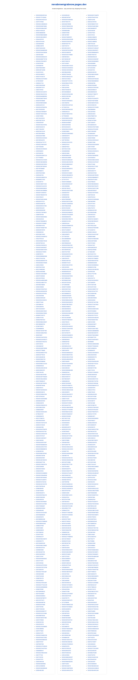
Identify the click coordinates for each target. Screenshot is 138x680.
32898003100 (65, 532)
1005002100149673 (92, 552)
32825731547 (39, 556)
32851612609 (39, 54)
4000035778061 (66, 519)
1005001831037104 (41, 431)
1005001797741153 (67, 401)
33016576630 (65, 431)
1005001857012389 (67, 506)
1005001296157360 (41, 617)
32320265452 (66, 15)
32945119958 (39, 116)
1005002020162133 (67, 458)
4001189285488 (91, 212)
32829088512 (40, 171)
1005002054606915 (67, 335)
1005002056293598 (67, 39)
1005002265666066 (41, 587)
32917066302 (39, 532)
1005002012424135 (41, 186)
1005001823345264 (41, 138)
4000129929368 (40, 85)
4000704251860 (40, 173)
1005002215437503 (41, 648)
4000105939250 (92, 398)
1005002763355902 (93, 504)
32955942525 (91, 214)
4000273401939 (92, 475)
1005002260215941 (41, 311)
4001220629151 (91, 536)
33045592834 (40, 499)
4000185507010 (40, 547)
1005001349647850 (41, 333)
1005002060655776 (41, 260)
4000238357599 (92, 598)
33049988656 (40, 328)
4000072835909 (66, 383)
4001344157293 (91, 287)
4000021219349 (40, 425)
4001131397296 (91, 284)
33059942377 (40, 536)
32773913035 (65, 236)
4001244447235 (66, 405)
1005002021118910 (41, 252)
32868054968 (91, 236)
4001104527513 (91, 254)
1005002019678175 (67, 600)
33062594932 (91, 525)
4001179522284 (91, 225)
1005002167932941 (92, 409)
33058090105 (40, 232)
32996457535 (66, 510)
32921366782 (65, 103)
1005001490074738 (67, 355)
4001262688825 (66, 92)
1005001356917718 (67, 471)
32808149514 (91, 76)
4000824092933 (92, 422)
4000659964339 (66, 155)
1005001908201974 (67, 550)
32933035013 (91, 547)
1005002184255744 (41, 94)
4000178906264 (92, 631)
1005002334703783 (41, 337)
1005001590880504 (41, 444)
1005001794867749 (41, 227)
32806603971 (91, 416)
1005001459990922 (93, 265)
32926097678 (91, 387)
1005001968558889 (41, 35)
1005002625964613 (67, 212)
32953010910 (65, 267)
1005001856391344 (41, 15)
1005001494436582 (41, 379)
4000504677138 (40, 462)
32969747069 (65, 32)
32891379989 (65, 440)
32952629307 (91, 661)
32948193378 (65, 646)
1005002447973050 (41, 565)
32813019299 (91, 30)
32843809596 (40, 43)
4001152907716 (66, 444)
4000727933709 (40, 258)
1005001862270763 (67, 83)
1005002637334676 (93, 15)
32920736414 (65, 322)
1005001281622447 (67, 210)
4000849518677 (91, 324)
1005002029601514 (41, 177)
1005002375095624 (67, 644)
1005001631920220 (41, 19)
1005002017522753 (67, 659)
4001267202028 (66, 282)
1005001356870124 (92, 495)
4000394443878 (66, 525)
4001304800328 (40, 543)
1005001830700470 (92, 186)
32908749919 (91, 153)
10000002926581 (66, 295)
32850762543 (91, 197)
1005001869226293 (67, 300)
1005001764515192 (92, 17)
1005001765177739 (67, 464)
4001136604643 (66, 278)
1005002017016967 (41, 223)
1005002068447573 (93, 385)
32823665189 (91, 460)
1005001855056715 (92, 333)
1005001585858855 (93, 61)
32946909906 (66, 151)
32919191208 (91, 271)
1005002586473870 (41, 249)
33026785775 (65, 598)
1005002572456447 (93, 48)
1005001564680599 (41, 50)
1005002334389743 (41, 236)
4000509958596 (40, 210)
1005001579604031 (67, 319)
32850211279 (39, 633)
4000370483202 (66, 653)
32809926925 (66, 339)
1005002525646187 (92, 59)
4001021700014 (91, 517)
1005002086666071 (92, 177)
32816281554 (65, 497)
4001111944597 (40, 129)
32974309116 (39, 153)
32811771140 (39, 655)
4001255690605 (92, 663)
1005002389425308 (67, 390)
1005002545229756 (67, 504)
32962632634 (91, 114)
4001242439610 (66, 366)
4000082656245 (92, 57)
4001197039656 (91, 311)
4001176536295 (40, 109)
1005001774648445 (92, 346)
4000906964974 (66, 217)
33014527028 (65, 574)
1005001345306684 (41, 190)
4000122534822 (66, 78)
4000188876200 (40, 615)
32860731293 (65, 398)
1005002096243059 (93, 160)
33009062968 (66, 30)
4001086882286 (40, 519)
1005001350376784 (41, 125)
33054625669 (40, 574)
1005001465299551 (41, 37)
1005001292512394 (67, 201)
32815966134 (39, 304)
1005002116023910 (92, 620)
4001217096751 (40, 418)
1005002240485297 (93, 473)
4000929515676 (40, 230)
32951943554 (65, 501)
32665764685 (91, 611)
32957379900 (40, 620)
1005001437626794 (41, 107)
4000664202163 (92, 210)
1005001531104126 (41, 482)
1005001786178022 (67, 304)
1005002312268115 (41, 479)
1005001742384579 (92, 98)
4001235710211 (40, 600)
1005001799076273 (92, 412)
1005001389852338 (67, 604)
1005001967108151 (92, 440)
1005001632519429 (67, 129)
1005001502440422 (67, 326)
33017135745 (39, 657)
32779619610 (65, 116)
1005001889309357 (67, 657)
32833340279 (91, 486)
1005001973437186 (92, 302)
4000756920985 (40, 68)
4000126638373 (92, 574)
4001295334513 (66, 48)
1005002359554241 (93, 140)
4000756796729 (66, 582)
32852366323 (91, 438)
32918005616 (65, 195)
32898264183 (65, 341)
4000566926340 (92, 521)
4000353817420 (66, 289)
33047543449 (40, 576)
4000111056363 (40, 609)
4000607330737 (40, 315)
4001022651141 (66, 324)
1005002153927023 (41, 289)
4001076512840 (91, 633)
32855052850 (66, 547)
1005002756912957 (41, 144)
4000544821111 (91, 171)
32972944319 (39, 569)
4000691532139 (66, 221)
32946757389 (65, 591)
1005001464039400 (67, 569)
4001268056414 (91, 125)
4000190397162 (66, 543)
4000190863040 (66, 243)
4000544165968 (40, 271)
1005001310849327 (67, 414)
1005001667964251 (92, 221)
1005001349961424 (67, 484)
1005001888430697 (41, 322)
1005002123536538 (93, 256)
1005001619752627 (67, 232)
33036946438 (66, 138)
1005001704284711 (92, 501)
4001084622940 (66, 280)
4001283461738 (40, 552)
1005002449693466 (41, 280)
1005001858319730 (92, 260)
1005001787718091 (92, 135)
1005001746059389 (67, 628)
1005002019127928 (67, 337)
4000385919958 (92, 298)
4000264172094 (92, 580)
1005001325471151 (92, 291)
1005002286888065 (93, 330)
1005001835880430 (41, 639)
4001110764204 (40, 396)
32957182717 (91, 539)
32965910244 (65, 223)
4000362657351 (92, 593)
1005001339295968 (41, 398)
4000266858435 (92, 92)
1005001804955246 (93, 670)
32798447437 (39, 414)
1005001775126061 (41, 17)
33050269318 (40, 306)
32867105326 (91, 43)
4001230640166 (91, 293)
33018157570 (39, 659)
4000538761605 (66, 125)
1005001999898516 (41, 449)
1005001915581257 (67, 120)
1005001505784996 (92, 613)
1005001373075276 (41, 422)
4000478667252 (92, 116)
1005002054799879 (67, 387)
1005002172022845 (92, 648)
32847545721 (65, 46)
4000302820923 (92, 602)
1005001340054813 (92, 339)
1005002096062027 (67, 352)
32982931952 (40, 471)
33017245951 (65, 63)
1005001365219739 (67, 265)
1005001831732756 (92, 381)
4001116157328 (66, 418)
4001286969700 (40, 324)
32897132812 (65, 663)
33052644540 (40, 219)
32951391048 (39, 563)
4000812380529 (66, 563)
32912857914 (91, 70)
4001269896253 (66, 293)
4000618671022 (66, 534)
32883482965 (91, 201)
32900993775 (40, 541)
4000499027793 (66, 508)
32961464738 (39, 175)
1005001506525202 (93, 488)
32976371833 (91, 32)
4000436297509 (66, 596)
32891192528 (91, 195)
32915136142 (39, 344)
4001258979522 (92, 519)
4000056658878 (92, 39)
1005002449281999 (67, 453)
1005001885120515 (67, 495)
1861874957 (39, 335)
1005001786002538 (67, 26)
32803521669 (65, 153)
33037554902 (66, 466)
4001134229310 (40, 118)
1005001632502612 (41, 300)
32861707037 (39, 642)
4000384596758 (40, 602)
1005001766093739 (41, 195)
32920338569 (40, 466)
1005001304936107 (41, 247)
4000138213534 (40, 120)
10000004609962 (41, 663)
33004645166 (40, 427)
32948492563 (91, 499)
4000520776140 (40, 355)
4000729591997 (66, 311)
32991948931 (39, 151)
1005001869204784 (92, 530)
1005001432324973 (41, 92)
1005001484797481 (41, 374)
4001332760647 (66, 539)
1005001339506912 (67, 100)
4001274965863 (40, 269)
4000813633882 (66, 617)
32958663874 (65, 567)
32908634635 (91, 469)
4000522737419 (91, 414)
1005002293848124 (67, 488)
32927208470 (91, 122)
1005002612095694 (67, 19)
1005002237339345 (41, 646)
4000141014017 (66, 420)
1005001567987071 (41, 598)
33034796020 (91, 181)
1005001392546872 (92, 515)
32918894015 (91, 350)
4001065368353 (92, 508)
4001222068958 (40, 666)
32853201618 (65, 87)
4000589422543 (66, 346)
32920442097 (91, 168)
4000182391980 (91, 249)
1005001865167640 (41, 453)
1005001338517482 (92, 328)
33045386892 (40, 628)
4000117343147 (91, 464)
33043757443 (91, 203)
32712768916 (65, 602)
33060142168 (91, 19)
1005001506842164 (41, 394)
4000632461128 (66, 260)
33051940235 (91, 366)
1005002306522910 (67, 447)
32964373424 (91, 306)
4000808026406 (92, 263)
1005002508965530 (67, 225)
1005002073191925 (67, 403)
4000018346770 (66, 469)
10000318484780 (66, 530)
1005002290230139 (41, 368)
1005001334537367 (92, 234)
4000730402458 (40, 48)
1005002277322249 (41, 585)
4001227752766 (91, 273)
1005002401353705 (41, 484)
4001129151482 (91, 462)
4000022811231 (40, 105)
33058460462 (40, 510)
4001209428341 (91, 659)
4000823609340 (92, 374)
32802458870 (66, 234)
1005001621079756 (41, 293)
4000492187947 (66, 17)
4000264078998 (66, 24)
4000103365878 (66, 52)
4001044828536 (40, 357)
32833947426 (91, 532)
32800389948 (91, 326)
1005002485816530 (67, 359)
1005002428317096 (67, 190)
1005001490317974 (67, 587)
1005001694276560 (41, 313)
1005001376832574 (41, 464)
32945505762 (40, 622)
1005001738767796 (41, 330)
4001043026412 (66, 127)
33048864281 (65, 637)
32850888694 (91, 109)
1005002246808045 (41, 24)
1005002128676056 (67, 668)
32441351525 (39, 72)
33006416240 (65, 241)
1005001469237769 (92, 429)
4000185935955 (40, 420)
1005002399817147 (92, 289)
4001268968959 (66, 238)
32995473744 (40, 317)
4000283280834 (40, 596)
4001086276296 (92, 653)
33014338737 (91, 401)
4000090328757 (66, 427)
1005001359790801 (41, 501)
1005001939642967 (41, 28)
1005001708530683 (92, 335)
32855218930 (40, 265)
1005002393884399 (93, 436)
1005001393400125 (92, 484)
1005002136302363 (41, 412)
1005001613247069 (41, 504)
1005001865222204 (41, 363)
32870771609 (39, 631)
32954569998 (66, 186)
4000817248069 (66, 287)
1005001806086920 (93, 81)
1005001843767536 (92, 453)
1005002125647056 (67, 328)
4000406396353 (66, 309)
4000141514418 (40, 41)
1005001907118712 (67, 298)
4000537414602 (66, 554)
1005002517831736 (92, 528)
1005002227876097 (67, 593)
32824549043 (66, 315)
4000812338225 (92, 232)
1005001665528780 (67, 118)
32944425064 (66, 589)
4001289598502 (40, 591)
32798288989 (66, 615)
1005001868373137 (92, 24)
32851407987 (65, 35)
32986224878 (40, 46)
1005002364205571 (67, 394)
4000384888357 (92, 28)
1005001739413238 (41, 114)
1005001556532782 (92, 607)
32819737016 (65, 85)
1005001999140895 (41, 103)
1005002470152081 (92, 129)
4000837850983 (92, 85)
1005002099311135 (92, 379)
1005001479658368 (92, 238)
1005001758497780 (92, 569)
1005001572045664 (67, 515)
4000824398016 (92, 37)
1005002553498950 (41, 473)
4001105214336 (66, 149)
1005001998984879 (92, 52)
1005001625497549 (67, 105)
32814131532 (91, 35)
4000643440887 (66, 122)
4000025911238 (66, 429)
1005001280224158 (92, 622)
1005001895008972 (92, 576)
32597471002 (39, 534)
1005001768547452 (67, 114)
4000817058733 (91, 54)
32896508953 (40, 530)
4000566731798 (91, 368)
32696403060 (91, 543)
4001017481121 (66, 330)
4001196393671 (66, 379)
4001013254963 (66, 523)
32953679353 (66, 613)
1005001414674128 (92, 657)
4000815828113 (40, 493)
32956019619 (91, 359)
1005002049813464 (93, 309)
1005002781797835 (92, 192)
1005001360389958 (41, 162)
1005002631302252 (41, 341)
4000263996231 (92, 89)
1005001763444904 (67, 363)
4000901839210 (40, 392)
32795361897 (39, 81)
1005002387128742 (41, 383)
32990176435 (91, 392)
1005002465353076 (67, 162)
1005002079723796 (41, 567)
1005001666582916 (67, 661)
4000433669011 (66, 558)
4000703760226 (66, 648)
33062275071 (65, 545)
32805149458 (65, 361)
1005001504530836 (41, 52)
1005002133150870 (67, 585)
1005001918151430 (92, 433)
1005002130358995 (41, 626)
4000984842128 (66, 227)
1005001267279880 (67, 54)
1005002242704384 (41, 78)
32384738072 (40, 326)
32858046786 (91, 83)
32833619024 (40, 580)
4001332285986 (66, 317)
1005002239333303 (67, 449)
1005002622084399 (67, 313)
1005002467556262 (93, 78)
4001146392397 (66, 59)
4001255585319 (91, 105)
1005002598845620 (93, 628)
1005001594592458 (93, 361)
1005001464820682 (41, 217)
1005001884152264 (67, 412)
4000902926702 (92, 442)
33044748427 (91, 420)
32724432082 (91, 68)
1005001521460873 (92, 219)
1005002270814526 (92, 407)
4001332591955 (91, 149)
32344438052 (91, 157)
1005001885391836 (92, 74)
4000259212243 (40, 131)
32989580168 (65, 197)
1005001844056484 (67, 486)
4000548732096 (40, 70)
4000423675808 (92, 241)
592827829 (90, 600)
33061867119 (65, 455)
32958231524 (65, 144)
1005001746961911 (67, 37)
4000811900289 (40, 497)
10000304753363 (92, 179)
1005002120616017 (41, 438)
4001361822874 (40, 140)
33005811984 (91, 497)
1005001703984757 (92, 626)
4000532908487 (92, 65)
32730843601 (91, 252)
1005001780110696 (92, 100)
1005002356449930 (93, 635)
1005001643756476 (41, 429)
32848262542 (66, 372)
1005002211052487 (41, 571)
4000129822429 (66, 576)
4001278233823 (66, 291)
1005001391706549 (41, 166)
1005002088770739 (41, 59)
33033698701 (65, 626)
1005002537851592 (92, 87)
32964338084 (40, 287)
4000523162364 (66, 96)
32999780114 (39, 254)
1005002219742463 (41, 582)
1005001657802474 (41, 495)
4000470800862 (66, 199)
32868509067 (40, 409)
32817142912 (91, 637)
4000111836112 (66, 61)
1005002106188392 (92, 155)
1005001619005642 (41, 558)
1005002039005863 (67, 133)
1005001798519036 (92, 563)
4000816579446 (40, 385)
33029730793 (91, 655)
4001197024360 (91, 451)
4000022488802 (92, 41)
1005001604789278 (67, 219)
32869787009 (40, 214)
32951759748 (39, 607)
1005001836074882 (41, 26)
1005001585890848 (41, 668)
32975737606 (40, 22)
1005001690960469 (67, 370)
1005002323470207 (93, 162)
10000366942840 (41, 523)
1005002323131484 (41, 613)
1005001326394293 (41, 390)
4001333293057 (40, 309)
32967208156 (65, 98)
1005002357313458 (92, 107)
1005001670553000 (67, 50)
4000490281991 (40, 458)
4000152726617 (91, 642)
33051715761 (65, 624)
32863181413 (39, 387)
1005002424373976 (67, 269)
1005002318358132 (41, 245)
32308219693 (65, 131)
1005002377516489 (67, 409)
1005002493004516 (41, 291)
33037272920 (91, 243)
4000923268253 (66, 631)
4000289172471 (40, 87)
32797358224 (91, 206)
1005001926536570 (67, 302)
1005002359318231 (92, 624)
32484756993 (40, 490)
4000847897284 (40, 319)
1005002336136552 (67, 70)
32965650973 (66, 135)
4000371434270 (40, 76)
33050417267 (91, 245)
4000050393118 (91, 72)
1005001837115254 (92, 363)
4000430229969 (66, 157)
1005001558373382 (41, 637)
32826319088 (91, 138)
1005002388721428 (92, 510)
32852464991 (65, 580)
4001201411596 (66, 499)
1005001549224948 (41, 199)
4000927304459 (66, 74)
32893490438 (40, 661)
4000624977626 (66, 565)
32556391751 (39, 181)
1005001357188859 (92, 258)
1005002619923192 (67, 245)
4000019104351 (40, 208)
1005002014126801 (67, 173)
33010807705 (91, 615)
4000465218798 (40, 455)
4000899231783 (40, 179)
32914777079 (39, 560)
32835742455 (40, 372)
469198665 (90, 341)
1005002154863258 (41, 635)
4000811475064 (91, 120)
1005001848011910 (92, 319)
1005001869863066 (41, 256)
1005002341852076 (41, 433)
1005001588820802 (93, 550)
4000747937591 (66, 490)
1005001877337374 (67, 81)
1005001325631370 (67, 41)
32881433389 (91, 322)
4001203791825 (40, 278)
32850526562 (91, 300)
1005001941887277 (41, 611)
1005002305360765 (93, 269)
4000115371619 (66, 252)
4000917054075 (66, 374)
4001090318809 (40, 284)
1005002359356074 (93, 352)
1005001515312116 (67, 396)
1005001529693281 (67, 160)
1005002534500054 (67, 68)
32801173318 (91, 370)
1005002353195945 (41, 149)
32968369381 (40, 488)
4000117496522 (91, 571)
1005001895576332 (92, 103)
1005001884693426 (93, 666)
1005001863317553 (92, 591)
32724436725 (91, 230)
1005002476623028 (41, 653)
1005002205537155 (41, 447)
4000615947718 (66, 43)
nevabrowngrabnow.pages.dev (69, 4)
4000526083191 (40, 370)
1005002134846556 (67, 203)
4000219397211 (66, 376)
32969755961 (39, 589)
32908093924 (40, 366)
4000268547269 (92, 560)
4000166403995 (66, 72)
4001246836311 (91, 425)
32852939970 (66, 392)
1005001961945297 (67, 184)
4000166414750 (40, 225)
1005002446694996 (93, 344)
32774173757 (65, 179)
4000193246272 (66, 666)
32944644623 (91, 118)
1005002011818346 (92, 383)
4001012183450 (66, 208)
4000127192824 (66, 521)
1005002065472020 (67, 65)
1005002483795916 (92, 175)
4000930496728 (40, 203)
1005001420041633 (92, 280)
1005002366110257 (67, 571)
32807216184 (39, 89)
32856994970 (40, 416)
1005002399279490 (93, 490)
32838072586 (91, 142)
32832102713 (91, 278)
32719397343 (65, 107)
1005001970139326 (92, 313)
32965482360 (40, 670)
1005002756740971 (41, 61)
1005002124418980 (92, 582)
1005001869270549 (41, 241)
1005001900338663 (93, 466)
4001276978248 (40, 486)
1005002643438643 (93, 668)
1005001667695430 (67, 109)
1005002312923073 (92, 565)
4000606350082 (40, 508)
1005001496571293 (41, 184)
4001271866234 (91, 587)
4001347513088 (66, 462)
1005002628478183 (67, 276)
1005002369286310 (67, 175)
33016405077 (91, 558)
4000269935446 (92, 447)
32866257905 (40, 525)
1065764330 (65, 517)
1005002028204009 (93, 144)
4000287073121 (40, 201)
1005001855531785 (41, 206)
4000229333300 (92, 639)
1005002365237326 (67, 357)
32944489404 (91, 644)
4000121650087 (91, 131)
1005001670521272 (67, 177)
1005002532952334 (67, 247)
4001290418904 (40, 133)
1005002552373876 (41, 160)
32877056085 (40, 146)
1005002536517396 (92, 188)
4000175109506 (40, 276)
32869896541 (40, 650)
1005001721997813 (41, 192)
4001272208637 (66, 230)
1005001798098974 (41, 221)
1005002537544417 (67, 473)
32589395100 (40, 451)
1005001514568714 (67, 385)
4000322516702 (92, 22)
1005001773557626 (92, 304)
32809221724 (39, 83)
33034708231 (39, 197)
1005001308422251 (67, 76)
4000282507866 (40, 135)
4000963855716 (92, 357)
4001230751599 (91, 396)
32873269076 (91, 282)
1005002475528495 (67, 214)
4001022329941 (91, 646)
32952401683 (65, 655)
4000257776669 (40, 350)
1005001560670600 (92, 512)
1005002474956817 (41, 111)
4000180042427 (92, 585)
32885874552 (65, 146)
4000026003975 (66, 650)
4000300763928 (66, 622)
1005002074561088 (92, 227)
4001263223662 (92, 479)
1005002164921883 (92, 26)
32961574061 (91, 534)
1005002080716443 (41, 98)
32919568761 (39, 65)
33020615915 (65, 171)
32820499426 (66, 368)
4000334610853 (40, 554)
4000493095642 (66, 273)
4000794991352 (66, 475)
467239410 (90, 276)
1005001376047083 (67, 28)
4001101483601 (40, 593)
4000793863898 (92, 493)
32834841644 (65, 633)
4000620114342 (66, 541)
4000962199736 (66, 479)
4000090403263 (92, 394)
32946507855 (91, 217)
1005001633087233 (41, 155)
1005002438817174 (41, 282)
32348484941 (91, 133)
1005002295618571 (92, 50)
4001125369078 (66, 256)
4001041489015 (40, 74)
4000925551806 (40, 604)
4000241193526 (40, 30)
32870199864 (91, 545)
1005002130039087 (41, 273)
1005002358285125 (41, 405)
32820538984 (66, 560)
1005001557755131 (92, 315)
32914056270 (91, 427)
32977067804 (65, 140)
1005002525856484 (93, 199)
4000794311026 (40, 267)
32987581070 (65, 258)
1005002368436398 (67, 407)
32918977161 (65, 451)
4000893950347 (66, 271)
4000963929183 (40, 401)
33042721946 (91, 164)
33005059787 (40, 122)
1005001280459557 (67, 552)
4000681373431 (66, 263)
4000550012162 (66, 433)
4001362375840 (92, 458)
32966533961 (65, 493)
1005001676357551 (67, 620)
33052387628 (91, 111)
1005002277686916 (67, 536)
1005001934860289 (93, 556)
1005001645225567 (92, 604)
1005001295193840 (41, 477)
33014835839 (91, 455)
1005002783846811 (92, 554)
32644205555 (40, 39)
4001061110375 (91, 589)
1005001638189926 (92, 418)
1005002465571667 (67, 348)
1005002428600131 (67, 477)
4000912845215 (40, 127)
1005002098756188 (41, 348)
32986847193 (91, 449)
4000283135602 (40, 469)
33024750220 (40, 238)
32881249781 (65, 350)
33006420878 (40, 403)
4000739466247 (40, 381)
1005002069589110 (67, 168)
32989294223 (66, 111)
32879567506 (40, 644)
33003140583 (40, 440)
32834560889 (91, 63)
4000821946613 (66, 306)
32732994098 (66, 284)
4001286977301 (91, 337)
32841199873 (65, 425)
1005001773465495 (67, 512)
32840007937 (65, 192)
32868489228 (66, 381)
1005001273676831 (41, 212)
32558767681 (39, 63)
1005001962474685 (41, 545)
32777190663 (39, 157)
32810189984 (91, 295)
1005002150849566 (41, 475)
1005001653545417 (92, 46)
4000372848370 (66, 89)
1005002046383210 (41, 57)
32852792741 (91, 208)
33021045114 (91, 223)
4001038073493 (40, 234)
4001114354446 (91, 376)
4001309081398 (66, 635)
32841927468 (65, 166)
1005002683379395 (41, 263)
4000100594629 (66, 438)
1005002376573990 (93, 127)
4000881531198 (91, 267)
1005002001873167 (41, 442)
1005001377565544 (92, 609)
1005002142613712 (67, 639)
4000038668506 (40, 32)
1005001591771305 (92, 166)
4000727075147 (40, 436)
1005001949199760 (92, 471)
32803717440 (39, 302)
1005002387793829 (41, 376)
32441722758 (65, 344)
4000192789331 (66, 188)
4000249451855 (92, 355)
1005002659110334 (67, 254)
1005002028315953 (41, 164)
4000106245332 (92, 431)
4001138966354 (91, 523)
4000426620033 (92, 247)
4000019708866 (40, 100)
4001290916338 (66, 249)
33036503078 (91, 444)
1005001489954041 (67, 164)
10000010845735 (40, 359)
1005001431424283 (41, 512)
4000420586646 (40, 361)
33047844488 (91, 617)
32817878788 (65, 482)
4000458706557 (92, 190)
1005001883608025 (93, 184)
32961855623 (65, 57)
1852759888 (90, 541)
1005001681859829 (41, 188)
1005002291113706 (67, 436)
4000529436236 (66, 528)
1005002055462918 (93, 317)
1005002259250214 (93, 151)
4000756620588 (66, 206)
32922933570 (40, 624)
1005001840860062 (41, 96)
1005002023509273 (41, 339)
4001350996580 (92, 578)
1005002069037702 (41, 352)
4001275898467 (40, 506)
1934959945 (90, 596)
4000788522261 (92, 506)
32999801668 (40, 550)
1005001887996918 (92, 567)
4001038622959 (40, 407)
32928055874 (40, 517)
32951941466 (91, 403)
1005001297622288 (67, 94)
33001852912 (91, 482)
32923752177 (91, 96)
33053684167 (39, 346)
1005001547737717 (41, 142)
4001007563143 (40, 243)
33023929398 (40, 295)
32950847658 (66, 442)
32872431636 (65, 611)
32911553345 (65, 578)
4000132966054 (92, 348)
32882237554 (91, 390)
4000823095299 (40, 298)
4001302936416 (91, 650)
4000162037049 (92, 173)
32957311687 (91, 146)
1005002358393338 (67, 460)
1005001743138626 (67, 607)
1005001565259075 (41, 539)
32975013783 (91, 477)
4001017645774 (66, 22)
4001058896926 (40, 515)
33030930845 (66, 422)
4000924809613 (66, 609)
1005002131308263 (92, 372)
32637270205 (65, 556)
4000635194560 (66, 416)
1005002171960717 (92, 94)
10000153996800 (66, 181)
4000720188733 (91, 405)
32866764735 (40, 578)
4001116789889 (40, 168)
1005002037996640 (41, 521)
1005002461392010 (41, 460)
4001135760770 (66, 333)
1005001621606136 (67, 642)
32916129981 (39, 528)
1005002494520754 (67, 670)
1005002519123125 (67, 142)
